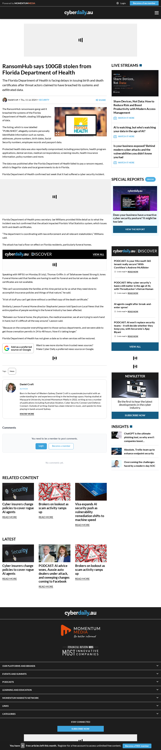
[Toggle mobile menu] (157, 13)
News (12, 371)
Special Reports (132, 179)
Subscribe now (135, 415)
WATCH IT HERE (126, 117)
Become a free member (144, 3)
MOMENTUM (24, 3)
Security (44, 99)
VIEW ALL (98, 254)
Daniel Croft (13, 100)
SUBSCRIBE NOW (80, 728)
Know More (27, 413)
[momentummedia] (80, 632)
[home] (80, 613)
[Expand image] (57, 133)
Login (123, 3)
